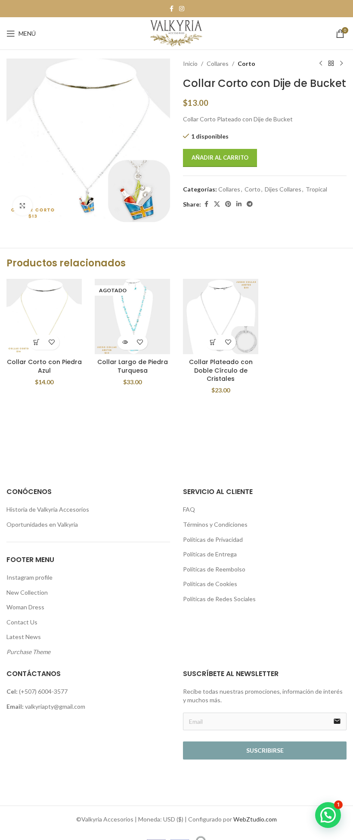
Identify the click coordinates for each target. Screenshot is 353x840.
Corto (246, 63)
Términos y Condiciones (215, 524)
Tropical (316, 189)
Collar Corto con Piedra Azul (44, 366)
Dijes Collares (283, 189)
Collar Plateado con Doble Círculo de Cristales (221, 370)
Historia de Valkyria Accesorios (47, 509)
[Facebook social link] (171, 9)
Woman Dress (25, 607)
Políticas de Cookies (210, 583)
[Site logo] (176, 32)
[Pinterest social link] (228, 204)
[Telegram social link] (249, 204)
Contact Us (21, 622)
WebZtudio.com (255, 819)
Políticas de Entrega (210, 554)
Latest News (23, 636)
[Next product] (341, 64)
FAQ (189, 509)
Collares (218, 63)
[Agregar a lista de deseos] (51, 342)
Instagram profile (29, 577)
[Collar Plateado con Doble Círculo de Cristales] (220, 316)
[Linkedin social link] (239, 204)
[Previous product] (321, 64)
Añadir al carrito (220, 157)
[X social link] (217, 204)
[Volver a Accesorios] (331, 64)
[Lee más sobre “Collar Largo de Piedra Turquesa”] (125, 342)
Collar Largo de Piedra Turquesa (132, 366)
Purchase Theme (28, 651)
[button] (36, 342)
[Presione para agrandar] (22, 206)
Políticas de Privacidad (213, 539)
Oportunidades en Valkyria (42, 524)
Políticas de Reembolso (214, 569)
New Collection (27, 592)
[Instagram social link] (181, 9)
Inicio (190, 63)
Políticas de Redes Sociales (219, 598)
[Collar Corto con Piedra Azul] (44, 316)
